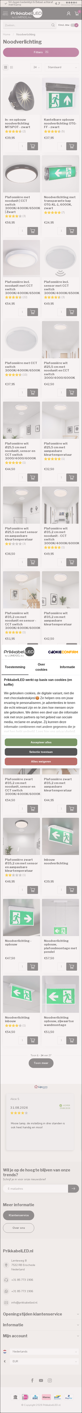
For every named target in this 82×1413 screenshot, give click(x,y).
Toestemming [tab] (15, 667)
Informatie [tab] (67, 667)
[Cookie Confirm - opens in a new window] (63, 652)
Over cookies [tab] (41, 667)
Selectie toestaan (41, 751)
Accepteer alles (41, 742)
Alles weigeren (41, 761)
